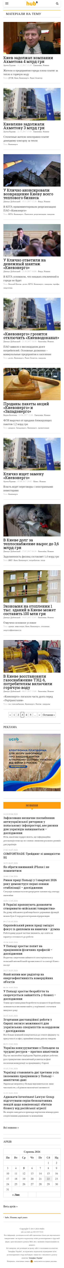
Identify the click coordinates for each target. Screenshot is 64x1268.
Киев (16, 78)
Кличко (38, 704)
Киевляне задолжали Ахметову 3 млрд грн (24, 125)
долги (25, 284)
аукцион (11, 427)
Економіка (37, 65)
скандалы (50, 214)
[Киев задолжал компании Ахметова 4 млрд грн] (32, 38)
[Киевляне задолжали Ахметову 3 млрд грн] (32, 104)
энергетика (7, 287)
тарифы (56, 284)
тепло (43, 560)
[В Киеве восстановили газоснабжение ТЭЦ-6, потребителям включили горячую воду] (32, 656)
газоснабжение (18, 704)
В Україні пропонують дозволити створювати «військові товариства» (29, 906)
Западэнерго (21, 427)
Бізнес (35, 481)
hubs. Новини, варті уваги (32, 3)
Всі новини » (11, 1127)
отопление (45, 626)
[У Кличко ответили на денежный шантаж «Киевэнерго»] (32, 240)
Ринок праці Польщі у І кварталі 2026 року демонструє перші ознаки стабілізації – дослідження (30, 883)
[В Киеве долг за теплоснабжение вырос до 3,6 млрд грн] (32, 520)
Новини (46, 65)
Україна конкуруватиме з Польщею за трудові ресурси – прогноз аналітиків (31, 1049)
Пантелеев (28, 214)
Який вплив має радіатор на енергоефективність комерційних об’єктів (28, 978)
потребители (34, 560)
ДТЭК (10, 78)
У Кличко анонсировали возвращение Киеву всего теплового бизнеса (28, 194)
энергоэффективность (12, 630)
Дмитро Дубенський (11, 201)
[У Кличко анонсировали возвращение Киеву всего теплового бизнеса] (32, 170)
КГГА (10, 214)
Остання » (49, 714)
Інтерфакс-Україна (35, 1258)
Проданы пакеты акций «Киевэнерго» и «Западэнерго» (26, 407)
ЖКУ (10, 560)
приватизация (43, 427)
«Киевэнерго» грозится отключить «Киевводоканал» (31, 335)
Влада (40, 201)
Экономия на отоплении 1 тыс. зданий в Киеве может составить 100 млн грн (29, 610)
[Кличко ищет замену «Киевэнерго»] (32, 454)
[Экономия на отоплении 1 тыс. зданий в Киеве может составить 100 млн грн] (32, 586)
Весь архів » (10, 1206)
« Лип (15, 1195)
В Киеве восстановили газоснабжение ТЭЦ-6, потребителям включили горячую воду (27, 682)
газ (9, 704)
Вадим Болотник (10, 415)
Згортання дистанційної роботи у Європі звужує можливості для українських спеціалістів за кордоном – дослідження (31, 1025)
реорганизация (40, 214)
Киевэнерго (24, 78)
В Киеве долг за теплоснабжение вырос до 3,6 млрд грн (31, 543)
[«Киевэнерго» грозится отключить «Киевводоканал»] (32, 314)
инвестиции (19, 626)
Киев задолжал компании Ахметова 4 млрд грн (28, 59)
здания (11, 626)
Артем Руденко (9, 65)
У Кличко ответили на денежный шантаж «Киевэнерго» (24, 264)
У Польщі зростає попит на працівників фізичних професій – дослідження (27, 949)
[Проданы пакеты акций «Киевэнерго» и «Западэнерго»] (32, 384)
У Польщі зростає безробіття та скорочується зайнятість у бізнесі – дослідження (29, 995)
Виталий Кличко (15, 284)
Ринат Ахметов (36, 78)
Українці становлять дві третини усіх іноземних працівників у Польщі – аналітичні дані (31, 1076)
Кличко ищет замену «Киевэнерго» (23, 475)
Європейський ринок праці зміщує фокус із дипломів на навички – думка (31, 927)
